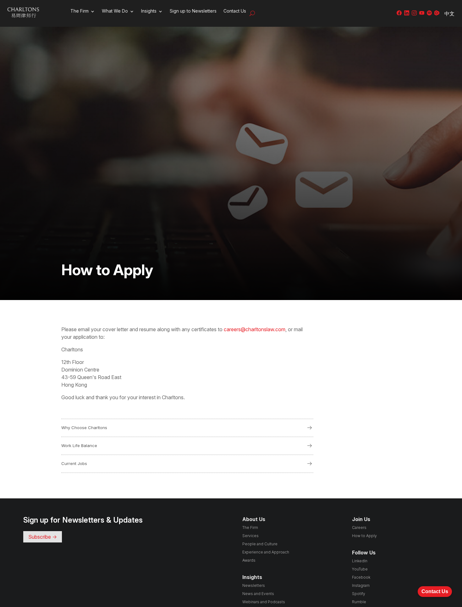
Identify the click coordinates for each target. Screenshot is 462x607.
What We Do (115, 11)
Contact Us (234, 11)
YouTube (360, 569)
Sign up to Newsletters (193, 11)
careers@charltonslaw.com (254, 329)
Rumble (359, 601)
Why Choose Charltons (187, 427)
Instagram (361, 585)
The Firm (79, 11)
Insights (149, 11)
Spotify (358, 593)
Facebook (361, 577)
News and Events (258, 593)
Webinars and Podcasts (263, 601)
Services (250, 535)
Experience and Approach (265, 552)
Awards (249, 560)
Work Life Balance (187, 445)
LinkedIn (359, 561)
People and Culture (260, 544)
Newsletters (253, 585)
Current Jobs (187, 463)
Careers (359, 527)
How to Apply (364, 535)
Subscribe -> (42, 537)
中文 (449, 13)
